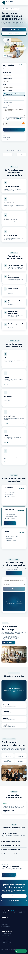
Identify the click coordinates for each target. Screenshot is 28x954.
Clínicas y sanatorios (5, 926)
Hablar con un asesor (14, 33)
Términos (7, 951)
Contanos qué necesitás (8, 106)
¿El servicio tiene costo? (10, 833)
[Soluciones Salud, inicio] (7, 2)
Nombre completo (7, 72)
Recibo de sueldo (5, 924)
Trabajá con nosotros (5, 935)
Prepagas (3, 919)
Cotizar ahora (14, 896)
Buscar (14, 588)
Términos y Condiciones (6, 942)
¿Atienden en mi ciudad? (10, 854)
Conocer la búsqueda (8, 874)
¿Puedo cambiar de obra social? (12, 841)
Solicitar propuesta (8, 642)
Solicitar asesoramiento (6, 933)
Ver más (14, 365)
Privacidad (3, 951)
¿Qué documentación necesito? (12, 849)
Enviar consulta (14, 129)
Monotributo (4, 922)
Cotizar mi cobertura (14, 29)
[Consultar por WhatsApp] (21, 951)
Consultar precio (14, 501)
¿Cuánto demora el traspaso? (11, 845)
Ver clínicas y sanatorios (14, 573)
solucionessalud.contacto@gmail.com (9, 937)
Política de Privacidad (5, 940)
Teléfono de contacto (7, 78)
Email (4, 84)
